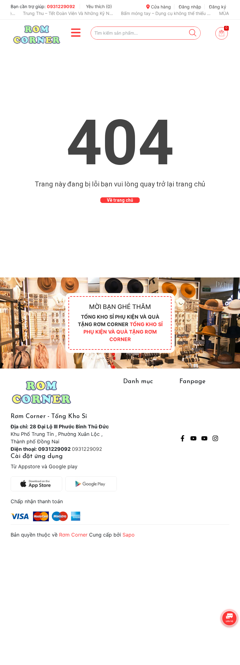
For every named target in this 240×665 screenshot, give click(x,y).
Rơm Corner (73, 535)
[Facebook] (182, 439)
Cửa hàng (160, 6)
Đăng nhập (190, 6)
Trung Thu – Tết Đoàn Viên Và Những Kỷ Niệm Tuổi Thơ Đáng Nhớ (52, 13)
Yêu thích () (99, 6)
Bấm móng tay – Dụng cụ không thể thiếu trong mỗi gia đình (150, 13)
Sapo (128, 535)
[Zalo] (204, 439)
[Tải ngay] (38, 483)
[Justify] (192, 33)
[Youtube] (193, 439)
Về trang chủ (120, 200)
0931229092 (61, 6)
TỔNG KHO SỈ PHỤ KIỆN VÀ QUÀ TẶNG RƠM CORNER (122, 331)
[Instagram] (215, 439)
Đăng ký (217, 6)
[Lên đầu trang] (223, 635)
